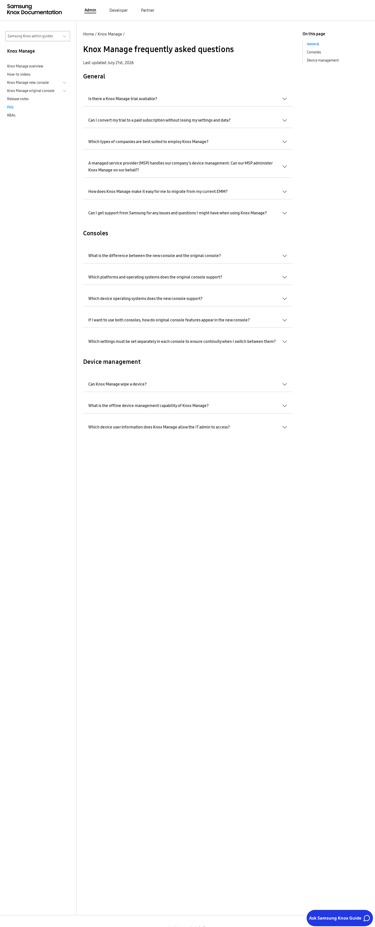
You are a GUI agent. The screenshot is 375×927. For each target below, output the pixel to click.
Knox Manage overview (25, 66)
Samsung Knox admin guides (30, 36)
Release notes (18, 98)
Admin (90, 10)
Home (88, 34)
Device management (323, 60)
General (313, 44)
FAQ (10, 107)
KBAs (11, 115)
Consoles (314, 52)
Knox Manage (110, 34)
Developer (118, 10)
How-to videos (18, 74)
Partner (147, 10)
